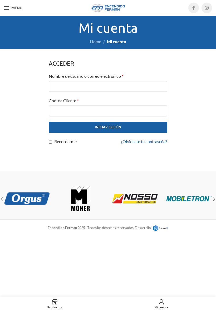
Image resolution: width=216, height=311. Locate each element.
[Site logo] (108, 7)
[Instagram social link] (207, 8)
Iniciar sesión (108, 127)
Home (95, 41)
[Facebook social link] (193, 8)
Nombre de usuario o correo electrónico (86, 76)
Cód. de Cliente (64, 100)
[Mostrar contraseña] (161, 110)
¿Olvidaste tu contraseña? (144, 141)
